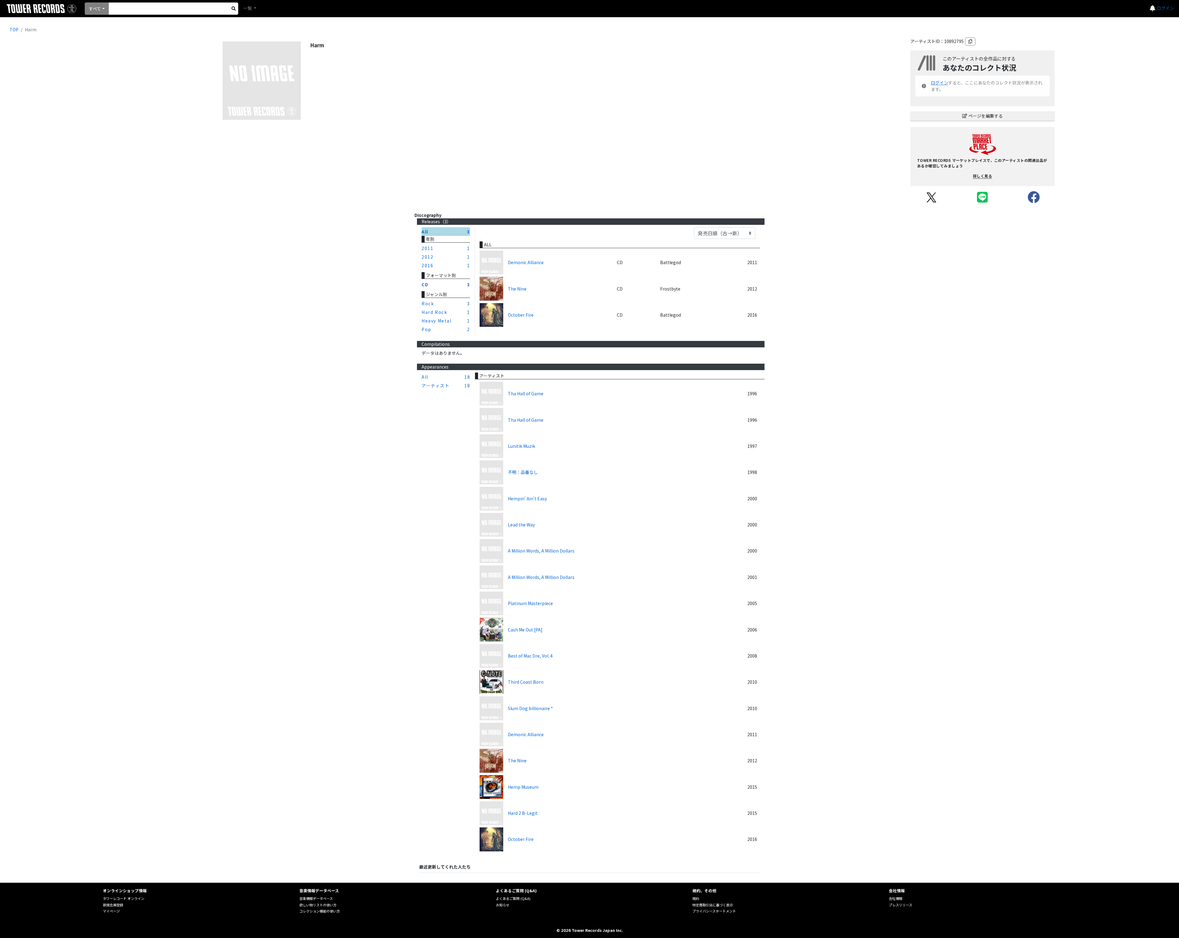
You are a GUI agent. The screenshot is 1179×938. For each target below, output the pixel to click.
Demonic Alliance (526, 262)
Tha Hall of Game (525, 393)
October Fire (521, 315)
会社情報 (895, 898)
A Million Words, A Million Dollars (541, 551)
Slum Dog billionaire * (530, 708)
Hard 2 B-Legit (523, 813)
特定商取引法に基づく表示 (712, 904)
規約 (695, 898)
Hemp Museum (523, 787)
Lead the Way (521, 525)
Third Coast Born (525, 682)
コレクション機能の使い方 (319, 911)
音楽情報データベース (316, 898)
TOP (14, 29)
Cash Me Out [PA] (525, 630)
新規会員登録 (113, 904)
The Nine (517, 289)
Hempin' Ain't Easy (527, 498)
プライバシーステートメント (714, 911)
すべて (95, 9)
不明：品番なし (523, 472)
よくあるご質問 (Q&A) (513, 898)
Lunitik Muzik (521, 446)
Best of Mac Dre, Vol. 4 (530, 656)
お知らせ (502, 904)
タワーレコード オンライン (123, 898)
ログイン (1165, 8)
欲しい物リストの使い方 (318, 904)
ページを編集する (985, 116)
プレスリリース (900, 904)
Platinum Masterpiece (530, 603)
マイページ (111, 911)
